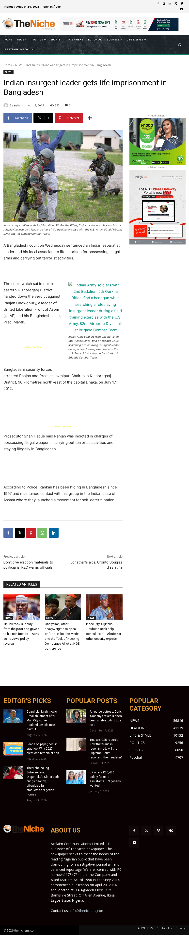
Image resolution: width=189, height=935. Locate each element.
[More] (90, 118)
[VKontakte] (170, 830)
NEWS (19, 65)
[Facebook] (158, 4)
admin (18, 105)
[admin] (6, 105)
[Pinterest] (31, 533)
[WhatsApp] (42, 533)
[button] (180, 45)
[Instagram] (164, 4)
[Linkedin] (170, 4)
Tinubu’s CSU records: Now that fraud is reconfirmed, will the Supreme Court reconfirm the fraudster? (106, 748)
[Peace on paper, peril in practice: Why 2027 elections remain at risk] (13, 749)
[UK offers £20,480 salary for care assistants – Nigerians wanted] (76, 777)
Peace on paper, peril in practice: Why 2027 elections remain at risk (43, 749)
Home (7, 65)
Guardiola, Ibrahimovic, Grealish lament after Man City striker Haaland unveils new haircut (42, 720)
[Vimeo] (182, 4)
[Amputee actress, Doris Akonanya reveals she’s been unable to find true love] (76, 716)
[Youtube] (182, 10)
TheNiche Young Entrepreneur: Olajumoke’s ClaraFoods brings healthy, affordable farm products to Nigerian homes (43, 781)
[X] (176, 4)
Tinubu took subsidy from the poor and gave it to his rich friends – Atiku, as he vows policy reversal (21, 633)
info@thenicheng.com (87, 910)
